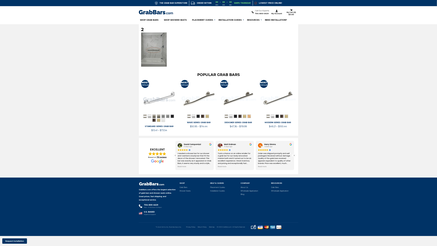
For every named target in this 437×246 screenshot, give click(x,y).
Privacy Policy (190, 227)
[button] (294, 155)
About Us (244, 187)
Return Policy (202, 227)
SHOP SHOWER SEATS (175, 20)
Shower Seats (185, 191)
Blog (242, 194)
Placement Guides (202, 20)
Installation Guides (230, 20)
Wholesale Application (249, 191)
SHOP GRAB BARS (149, 20)
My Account (276, 13)
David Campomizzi (192, 144)
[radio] (145, 116)
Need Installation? (276, 20)
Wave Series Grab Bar (199, 122)
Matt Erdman (230, 144)
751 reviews (162, 157)
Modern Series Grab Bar (278, 122)
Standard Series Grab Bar (159, 126)
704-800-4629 (262, 13)
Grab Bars (183, 187)
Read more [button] (182, 167)
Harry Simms (270, 144)
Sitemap (212, 227)
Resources (253, 20)
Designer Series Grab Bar (238, 122)
